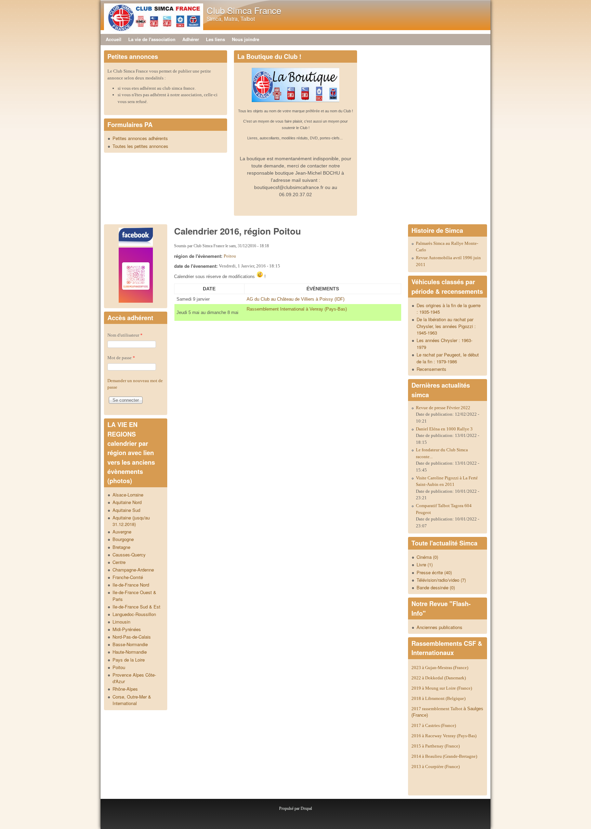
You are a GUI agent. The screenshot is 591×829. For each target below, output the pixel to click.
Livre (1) (425, 564)
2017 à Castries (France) (433, 725)
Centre (119, 562)
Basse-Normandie (130, 644)
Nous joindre (245, 39)
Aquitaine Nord (127, 502)
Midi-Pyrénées (127, 629)
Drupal (306, 808)
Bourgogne (123, 539)
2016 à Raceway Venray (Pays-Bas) (443, 735)
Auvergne (122, 531)
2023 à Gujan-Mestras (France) (439, 667)
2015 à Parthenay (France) (435, 746)
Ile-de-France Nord (131, 584)
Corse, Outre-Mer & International (132, 700)
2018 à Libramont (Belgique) (438, 698)
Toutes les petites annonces (140, 146)
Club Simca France (244, 10)
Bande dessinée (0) (436, 587)
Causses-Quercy (129, 554)
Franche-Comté (128, 577)
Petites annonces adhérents (140, 138)
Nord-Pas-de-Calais (132, 636)
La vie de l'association (151, 39)
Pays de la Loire (129, 659)
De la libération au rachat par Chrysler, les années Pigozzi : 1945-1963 (446, 326)
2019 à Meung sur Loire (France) (441, 688)
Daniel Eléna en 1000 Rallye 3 (444, 428)
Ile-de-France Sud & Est (136, 606)
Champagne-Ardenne (133, 569)
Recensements (431, 369)
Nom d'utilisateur (125, 335)
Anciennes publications (439, 627)
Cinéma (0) (427, 557)
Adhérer (190, 39)
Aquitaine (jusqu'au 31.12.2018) (131, 521)
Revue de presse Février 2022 (443, 407)
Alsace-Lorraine (128, 494)
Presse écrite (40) (434, 572)
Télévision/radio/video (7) (441, 580)
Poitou (230, 256)
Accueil (113, 39)
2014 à (444, 756)
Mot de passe (121, 357)
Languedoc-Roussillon (134, 614)
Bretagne (121, 547)
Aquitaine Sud (126, 510)
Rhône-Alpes (125, 689)
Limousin (121, 621)
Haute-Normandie (130, 652)
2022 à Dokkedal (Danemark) (439, 677)
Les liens (215, 39)
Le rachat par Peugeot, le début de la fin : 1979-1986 (448, 358)
